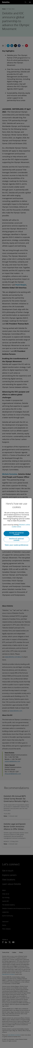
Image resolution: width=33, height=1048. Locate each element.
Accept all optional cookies (16, 533)
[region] (16, 524)
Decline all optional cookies (16, 539)
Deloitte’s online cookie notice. (21, 526)
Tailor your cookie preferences (16, 545)
